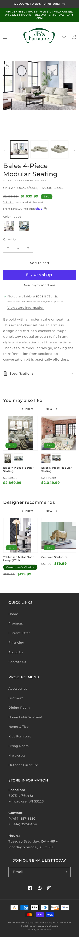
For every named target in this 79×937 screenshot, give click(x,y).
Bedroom (15, 698)
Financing (16, 642)
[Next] (74, 150)
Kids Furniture (19, 736)
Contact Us (17, 662)
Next (50, 409)
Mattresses (17, 755)
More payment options (39, 285)
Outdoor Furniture (23, 765)
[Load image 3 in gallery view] (59, 149)
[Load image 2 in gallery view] (39, 149)
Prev (29, 409)
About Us (15, 652)
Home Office (18, 727)
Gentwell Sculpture (54, 557)
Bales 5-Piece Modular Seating (56, 469)
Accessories (17, 688)
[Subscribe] (65, 872)
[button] (5, 37)
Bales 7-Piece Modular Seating (18, 469)
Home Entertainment (25, 717)
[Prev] (4, 150)
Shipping (8, 202)
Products (15, 623)
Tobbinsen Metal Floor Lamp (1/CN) (18, 558)
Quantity (9, 239)
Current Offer (19, 633)
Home (13, 614)
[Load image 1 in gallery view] (19, 149)
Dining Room (19, 707)
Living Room (18, 746)
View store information (25, 308)
